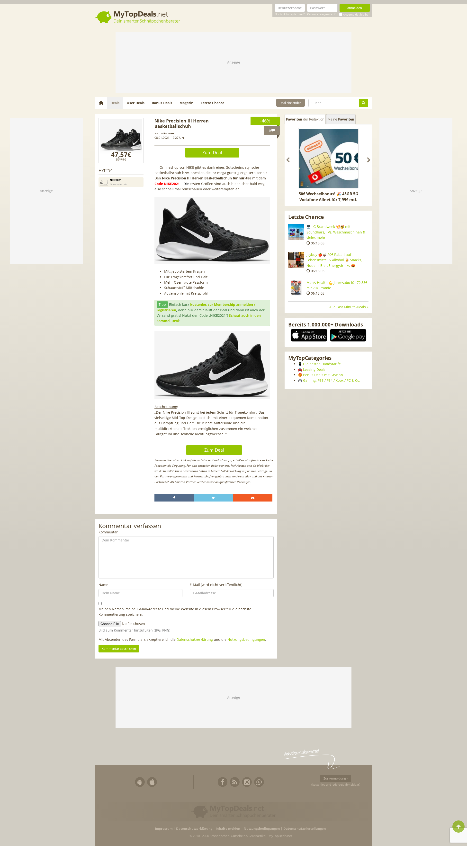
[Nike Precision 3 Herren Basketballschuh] (121, 140)
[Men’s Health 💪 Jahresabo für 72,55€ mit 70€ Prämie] (296, 288)
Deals (114, 103)
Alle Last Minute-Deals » (348, 307)
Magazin (186, 103)
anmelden (354, 8)
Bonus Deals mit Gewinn (323, 374)
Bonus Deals (162, 103)
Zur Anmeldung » (335, 778)
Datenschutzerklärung (195, 639)
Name (103, 584)
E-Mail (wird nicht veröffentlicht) (216, 584)
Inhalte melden (228, 829)
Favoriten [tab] (305, 119)
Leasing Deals (314, 369)
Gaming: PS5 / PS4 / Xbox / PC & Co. (331, 380)
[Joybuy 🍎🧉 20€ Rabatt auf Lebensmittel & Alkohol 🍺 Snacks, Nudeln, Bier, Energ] (296, 260)
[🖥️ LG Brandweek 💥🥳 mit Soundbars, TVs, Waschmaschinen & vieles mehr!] (296, 232)
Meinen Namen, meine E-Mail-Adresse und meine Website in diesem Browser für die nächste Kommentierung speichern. (175, 612)
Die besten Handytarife (322, 364)
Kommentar (108, 532)
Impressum (164, 829)
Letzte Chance (212, 103)
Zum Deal (212, 152)
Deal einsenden (290, 103)
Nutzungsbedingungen (246, 639)
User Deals (135, 103)
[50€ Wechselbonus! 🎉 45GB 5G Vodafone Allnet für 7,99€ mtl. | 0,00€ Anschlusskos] (328, 158)
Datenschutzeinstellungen (304, 829)
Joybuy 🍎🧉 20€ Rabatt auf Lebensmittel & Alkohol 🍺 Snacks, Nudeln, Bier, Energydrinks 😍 (334, 260)
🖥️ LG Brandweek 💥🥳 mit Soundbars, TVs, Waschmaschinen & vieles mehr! (335, 232)
